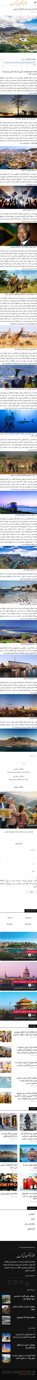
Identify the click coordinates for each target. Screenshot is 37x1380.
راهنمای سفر (30, 1224)
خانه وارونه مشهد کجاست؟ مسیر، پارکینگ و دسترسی (26, 1064)
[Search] (2, 3)
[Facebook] (27, 1284)
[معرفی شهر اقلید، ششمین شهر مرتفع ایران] (6, 1299)
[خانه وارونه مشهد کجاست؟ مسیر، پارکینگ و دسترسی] (5, 1067)
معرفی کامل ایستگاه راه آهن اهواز (24, 1308)
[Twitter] (21, 1284)
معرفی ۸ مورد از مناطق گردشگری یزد (26, 1346)
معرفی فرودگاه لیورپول (26, 1317)
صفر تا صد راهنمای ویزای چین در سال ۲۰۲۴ (29, 1196)
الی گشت (25, 1374)
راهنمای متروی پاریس (8, 1193)
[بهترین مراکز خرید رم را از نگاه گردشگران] (8, 1122)
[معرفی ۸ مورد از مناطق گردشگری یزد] (6, 1348)
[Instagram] (15, 1284)
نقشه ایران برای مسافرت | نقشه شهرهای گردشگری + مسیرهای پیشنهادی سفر (27, 1050)
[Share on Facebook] (15, 763)
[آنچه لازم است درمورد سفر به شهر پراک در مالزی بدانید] (6, 1358)
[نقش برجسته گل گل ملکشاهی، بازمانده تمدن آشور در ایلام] (28, 1122)
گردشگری (31, 1229)
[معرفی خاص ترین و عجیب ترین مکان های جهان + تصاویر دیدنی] (5, 1082)
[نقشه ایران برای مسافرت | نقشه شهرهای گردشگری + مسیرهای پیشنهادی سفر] (18, 810)
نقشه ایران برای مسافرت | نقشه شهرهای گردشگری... (18, 832)
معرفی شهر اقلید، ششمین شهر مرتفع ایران (24, 1297)
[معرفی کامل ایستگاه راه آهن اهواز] (6, 1309)
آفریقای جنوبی (32, 756)
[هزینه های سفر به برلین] (28, 1153)
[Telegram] (10, 1284)
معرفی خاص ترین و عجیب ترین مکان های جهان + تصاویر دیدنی (26, 1081)
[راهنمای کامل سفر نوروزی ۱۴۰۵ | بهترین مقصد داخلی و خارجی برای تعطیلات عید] (5, 1097)
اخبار (33, 1219)
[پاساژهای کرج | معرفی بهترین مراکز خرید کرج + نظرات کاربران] (5, 1036)
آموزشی (31, 1214)
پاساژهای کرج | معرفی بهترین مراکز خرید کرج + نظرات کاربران (25, 1033)
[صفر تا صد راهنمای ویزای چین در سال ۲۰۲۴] (28, 1182)
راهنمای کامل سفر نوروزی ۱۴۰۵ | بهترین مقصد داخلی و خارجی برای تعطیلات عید (26, 1096)
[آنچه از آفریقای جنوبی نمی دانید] (8, 1153)
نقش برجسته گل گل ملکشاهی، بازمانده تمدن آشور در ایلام (29, 1136)
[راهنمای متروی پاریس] (8, 1182)
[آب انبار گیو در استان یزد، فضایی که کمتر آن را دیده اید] (6, 1337)
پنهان (23, 59)
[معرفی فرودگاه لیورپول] (6, 1320)
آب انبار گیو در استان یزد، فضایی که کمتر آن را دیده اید (24, 1335)
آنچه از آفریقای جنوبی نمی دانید (8, 1166)
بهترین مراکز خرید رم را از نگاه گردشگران (9, 1135)
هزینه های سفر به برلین (30, 1166)
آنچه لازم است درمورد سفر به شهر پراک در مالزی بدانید (23, 1357)
